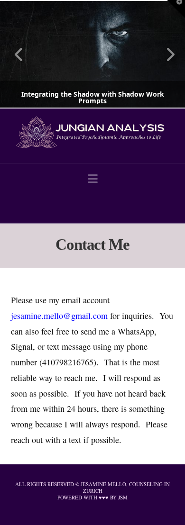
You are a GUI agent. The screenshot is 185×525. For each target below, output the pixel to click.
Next (165, 54)
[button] (93, 178)
